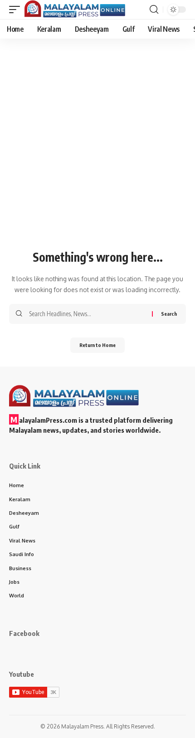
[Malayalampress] (77, 9)
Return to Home (97, 345)
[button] (16, 9)
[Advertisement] (97, 162)
